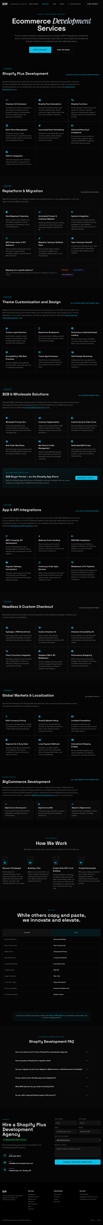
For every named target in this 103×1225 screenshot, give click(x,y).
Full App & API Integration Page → (88, 511)
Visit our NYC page (55, 1015)
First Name (59, 1119)
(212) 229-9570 (75, 4)
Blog (29, 1206)
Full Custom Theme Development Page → (85, 303)
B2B (54, 4)
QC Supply (57, 1197)
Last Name (82, 1119)
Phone (80, 1127)
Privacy (93, 1220)
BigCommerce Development (43, 795)
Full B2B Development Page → (89, 395)
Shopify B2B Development (35, 407)
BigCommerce (78, 270)
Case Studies (33, 4)
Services (45, 4)
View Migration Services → (91, 192)
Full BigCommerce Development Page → (86, 779)
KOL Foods (57, 1201)
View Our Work (63, 50)
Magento (65, 270)
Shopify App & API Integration (22, 526)
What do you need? (62, 1136)
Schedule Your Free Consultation (77, 1162)
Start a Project (40, 50)
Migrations (31, 1201)
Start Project (92, 4)
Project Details (61, 1145)
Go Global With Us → (93, 696)
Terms (99, 1220)
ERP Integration (32, 1204)
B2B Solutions (32, 1199)
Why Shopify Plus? (33, 1197)
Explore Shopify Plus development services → (83, 75)
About (62, 4)
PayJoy (56, 1199)
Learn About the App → (86, 478)
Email (57, 1127)
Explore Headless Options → (90, 608)
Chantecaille (57, 1194)
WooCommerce (67, 274)
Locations (31, 1209)
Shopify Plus (31, 1194)
